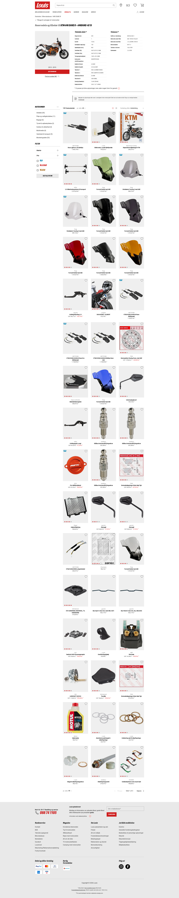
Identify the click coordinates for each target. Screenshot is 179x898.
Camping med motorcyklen (72, 845)
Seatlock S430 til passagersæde (75, 654)
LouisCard (38, 845)
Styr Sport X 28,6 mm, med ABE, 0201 (103, 611)
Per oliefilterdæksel (75, 485)
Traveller (103, 696)
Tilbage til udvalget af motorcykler (47, 20)
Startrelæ (131, 654)
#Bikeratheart (67, 833)
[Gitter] (112, 108)
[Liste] (116, 108)
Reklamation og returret (98, 842)
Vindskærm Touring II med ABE (131, 189)
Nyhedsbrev (39, 839)
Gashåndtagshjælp (103, 654)
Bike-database (39, 836)
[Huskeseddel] (135, 5)
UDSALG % (43, 165)
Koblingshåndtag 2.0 (75, 314)
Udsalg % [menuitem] (67, 12)
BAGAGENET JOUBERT (103, 314)
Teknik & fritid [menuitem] (56, 12)
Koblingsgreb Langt (75, 443)
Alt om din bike (68, 839)
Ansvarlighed (95, 848)
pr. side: (79, 108)
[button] (114, 5)
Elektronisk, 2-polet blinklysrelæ (103, 147)
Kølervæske (75, 738)
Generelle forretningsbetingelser (129, 830)
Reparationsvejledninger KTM (131, 147)
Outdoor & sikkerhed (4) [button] (44, 127)
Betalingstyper (95, 839)
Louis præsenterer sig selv (99, 827)
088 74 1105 (48, 813)
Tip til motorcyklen (69, 830)
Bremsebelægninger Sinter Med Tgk (131, 485)
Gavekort (38, 842)
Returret (121, 836)
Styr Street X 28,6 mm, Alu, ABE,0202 (131, 611)
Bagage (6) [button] (40, 120)
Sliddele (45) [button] (40, 113)
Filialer (93, 830)
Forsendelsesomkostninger (100, 836)
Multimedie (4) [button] (41, 130)
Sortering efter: (125, 108)
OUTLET (42, 170)
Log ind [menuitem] (141, 12)
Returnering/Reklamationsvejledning (47, 848)
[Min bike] (128, 5)
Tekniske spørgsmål (41, 833)
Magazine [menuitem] (85, 12)
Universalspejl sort (131, 400)
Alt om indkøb (95, 833)
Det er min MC (52, 71)
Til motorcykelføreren (70, 842)
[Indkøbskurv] (142, 5)
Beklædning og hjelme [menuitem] (42, 12)
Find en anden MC (51, 76)
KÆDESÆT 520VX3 (75, 696)
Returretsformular (124, 839)
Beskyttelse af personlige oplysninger (131, 833)
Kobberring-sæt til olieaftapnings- (131, 738)
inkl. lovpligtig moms (90, 888)
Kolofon (121, 827)
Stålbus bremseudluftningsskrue (103, 443)
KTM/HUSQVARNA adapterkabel (75, 569)
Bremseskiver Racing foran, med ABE (131, 358)
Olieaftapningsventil (103, 781)
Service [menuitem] (93, 12)
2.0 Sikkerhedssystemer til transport (75, 189)
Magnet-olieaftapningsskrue (75, 781)
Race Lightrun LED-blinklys (75, 147)
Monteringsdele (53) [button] (43, 138)
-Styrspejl (103, 527)
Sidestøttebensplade (75, 402)
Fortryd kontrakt (40, 851)
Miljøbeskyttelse (124, 845)
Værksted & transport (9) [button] (44, 134)
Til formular (81, 99)
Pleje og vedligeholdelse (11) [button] (45, 116)
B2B (36, 830)
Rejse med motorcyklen (70, 836)
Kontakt (37, 827)
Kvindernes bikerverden (70, 827)
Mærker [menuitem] (76, 12)
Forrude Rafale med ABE (103, 189)
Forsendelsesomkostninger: (79, 890)
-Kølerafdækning (75, 527)
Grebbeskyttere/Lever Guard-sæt (131, 781)
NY (41, 160)
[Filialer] (121, 5)
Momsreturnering (96, 845)
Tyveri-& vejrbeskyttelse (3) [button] (45, 123)
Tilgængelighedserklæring (127, 842)
